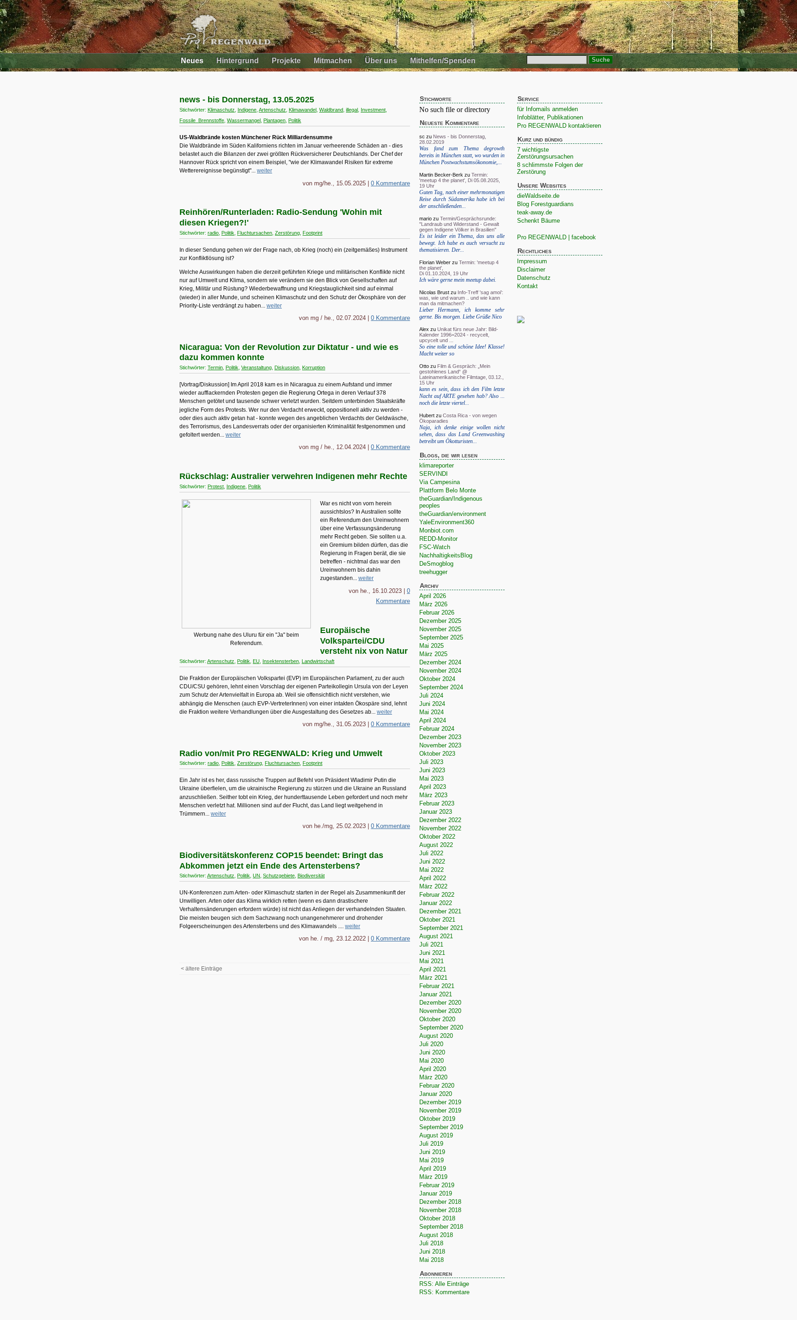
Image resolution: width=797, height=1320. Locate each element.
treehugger (433, 571)
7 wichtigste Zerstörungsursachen (545, 153)
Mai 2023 (431, 778)
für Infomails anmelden (547, 109)
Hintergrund (237, 61)
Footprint (312, 233)
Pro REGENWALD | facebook (556, 237)
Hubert (426, 415)
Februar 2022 (436, 894)
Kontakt (527, 286)
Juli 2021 (431, 944)
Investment (373, 109)
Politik (294, 120)
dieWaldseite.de (538, 195)
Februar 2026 (436, 612)
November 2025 (440, 629)
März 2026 (433, 604)
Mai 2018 (431, 1259)
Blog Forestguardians (545, 204)
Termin (215, 367)
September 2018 (441, 1226)
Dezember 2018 (440, 1201)
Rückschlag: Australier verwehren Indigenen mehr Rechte (293, 476)
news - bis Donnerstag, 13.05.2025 (246, 99)
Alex (424, 329)
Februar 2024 (436, 728)
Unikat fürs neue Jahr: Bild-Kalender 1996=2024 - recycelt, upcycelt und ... (458, 334)
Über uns (381, 61)
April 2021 (432, 969)
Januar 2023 (435, 811)
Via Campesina (439, 482)
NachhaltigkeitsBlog (445, 555)
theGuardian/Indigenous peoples (450, 502)
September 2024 (441, 687)
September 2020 (441, 1027)
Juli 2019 (431, 1143)
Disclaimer (531, 269)
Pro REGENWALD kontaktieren (559, 125)
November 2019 (440, 1110)
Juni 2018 (432, 1251)
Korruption (313, 367)
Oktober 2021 (437, 919)
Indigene (247, 109)
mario (425, 218)
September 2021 (441, 927)
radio (213, 233)
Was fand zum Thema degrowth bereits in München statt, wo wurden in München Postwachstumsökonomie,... (462, 155)
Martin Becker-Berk (441, 175)
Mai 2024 (431, 712)
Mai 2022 (431, 869)
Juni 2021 (432, 952)
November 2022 (440, 828)
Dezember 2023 (440, 737)
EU (256, 661)
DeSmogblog (436, 563)
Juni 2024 (432, 703)
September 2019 (441, 1127)
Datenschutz (534, 277)
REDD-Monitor (438, 538)
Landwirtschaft (318, 661)
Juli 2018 (431, 1243)
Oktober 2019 (437, 1118)
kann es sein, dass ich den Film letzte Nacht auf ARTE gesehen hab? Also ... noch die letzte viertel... (462, 396)
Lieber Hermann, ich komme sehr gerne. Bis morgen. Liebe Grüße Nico (462, 313)
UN (256, 875)
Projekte (286, 61)
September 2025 (441, 637)
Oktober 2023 (437, 753)
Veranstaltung (256, 367)
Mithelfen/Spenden (443, 61)
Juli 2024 (431, 695)
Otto (424, 366)
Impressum (532, 261)
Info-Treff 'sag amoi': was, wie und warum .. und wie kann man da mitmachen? (461, 298)
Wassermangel (244, 120)
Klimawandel (302, 109)
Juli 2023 (431, 761)
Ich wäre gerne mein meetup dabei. (457, 280)
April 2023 (432, 786)
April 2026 (432, 595)
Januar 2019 (435, 1193)
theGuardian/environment (452, 513)
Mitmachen (333, 61)
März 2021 (433, 977)
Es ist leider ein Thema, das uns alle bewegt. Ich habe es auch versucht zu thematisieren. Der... (462, 243)
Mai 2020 (431, 1060)
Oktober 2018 (437, 1218)
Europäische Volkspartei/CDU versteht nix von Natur (364, 641)
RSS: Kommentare (444, 1292)
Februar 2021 (436, 986)
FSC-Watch (434, 547)
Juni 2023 (432, 770)
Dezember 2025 (440, 620)
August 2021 (436, 936)
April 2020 (432, 1068)
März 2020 (433, 1077)
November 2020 (440, 1010)
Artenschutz (272, 109)
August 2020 (436, 1035)
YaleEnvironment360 (446, 522)
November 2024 (440, 670)
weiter (264, 170)
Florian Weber (435, 262)
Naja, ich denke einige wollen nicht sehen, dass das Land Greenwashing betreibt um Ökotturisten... (462, 434)
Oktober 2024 (437, 678)
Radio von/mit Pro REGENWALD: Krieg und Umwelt (280, 753)
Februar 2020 (436, 1085)
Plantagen (274, 120)
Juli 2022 (431, 853)
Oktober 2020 (437, 1019)
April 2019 (432, 1168)
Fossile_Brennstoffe (201, 120)
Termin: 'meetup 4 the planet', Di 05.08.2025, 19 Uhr (459, 180)
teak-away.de (534, 212)
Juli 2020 (431, 1044)
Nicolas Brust (434, 292)
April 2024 (432, 720)
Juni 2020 (432, 1052)
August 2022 (436, 844)
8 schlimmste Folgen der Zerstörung (550, 168)
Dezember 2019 (440, 1102)
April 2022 (432, 878)
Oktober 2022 (437, 836)
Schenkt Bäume (538, 220)
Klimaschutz (221, 109)
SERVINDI (433, 473)
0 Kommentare (390, 183)
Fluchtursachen (254, 233)
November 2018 (440, 1210)
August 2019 (436, 1135)
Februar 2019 (436, 1185)
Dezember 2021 (440, 911)
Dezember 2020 (440, 1002)
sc (422, 136)
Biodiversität (311, 875)
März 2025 (433, 654)
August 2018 (436, 1234)
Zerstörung (287, 233)
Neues (192, 61)
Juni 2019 (432, 1151)
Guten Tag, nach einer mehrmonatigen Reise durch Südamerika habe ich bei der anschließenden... (462, 199)
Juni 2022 (432, 861)
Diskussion (286, 367)
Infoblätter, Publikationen (550, 117)
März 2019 (433, 1176)
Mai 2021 (431, 961)
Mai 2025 (431, 645)
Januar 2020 (435, 1093)
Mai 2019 (431, 1160)
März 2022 (433, 886)
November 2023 (440, 745)
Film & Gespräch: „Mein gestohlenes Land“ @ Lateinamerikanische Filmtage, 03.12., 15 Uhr (461, 374)
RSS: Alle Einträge (444, 1283)
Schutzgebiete (279, 875)
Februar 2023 (436, 803)
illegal (352, 109)
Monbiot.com (436, 530)
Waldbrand (331, 109)
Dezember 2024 (440, 662)
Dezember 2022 (440, 820)
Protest (216, 486)
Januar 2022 (435, 903)
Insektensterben (280, 661)
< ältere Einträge (201, 968)
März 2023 (433, 795)
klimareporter (436, 465)
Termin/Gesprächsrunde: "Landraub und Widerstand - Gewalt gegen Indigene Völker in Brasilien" (459, 224)
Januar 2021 (435, 994)
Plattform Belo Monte (447, 490)
